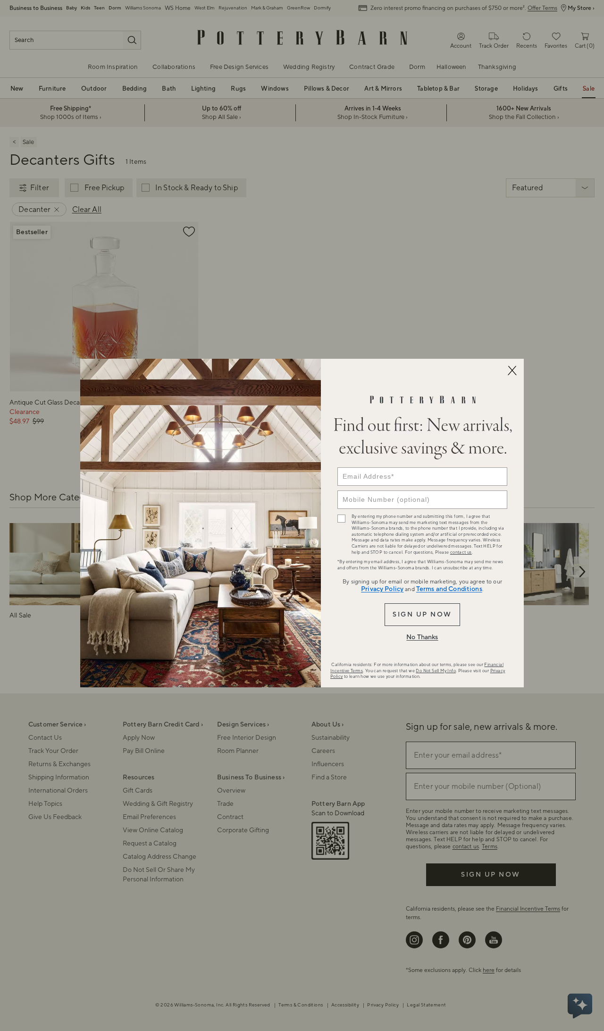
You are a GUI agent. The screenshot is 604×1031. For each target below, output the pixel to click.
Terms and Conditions (449, 589)
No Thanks (422, 637)
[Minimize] (512, 370)
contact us (461, 552)
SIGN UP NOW (422, 614)
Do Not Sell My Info (436, 671)
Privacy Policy (382, 589)
